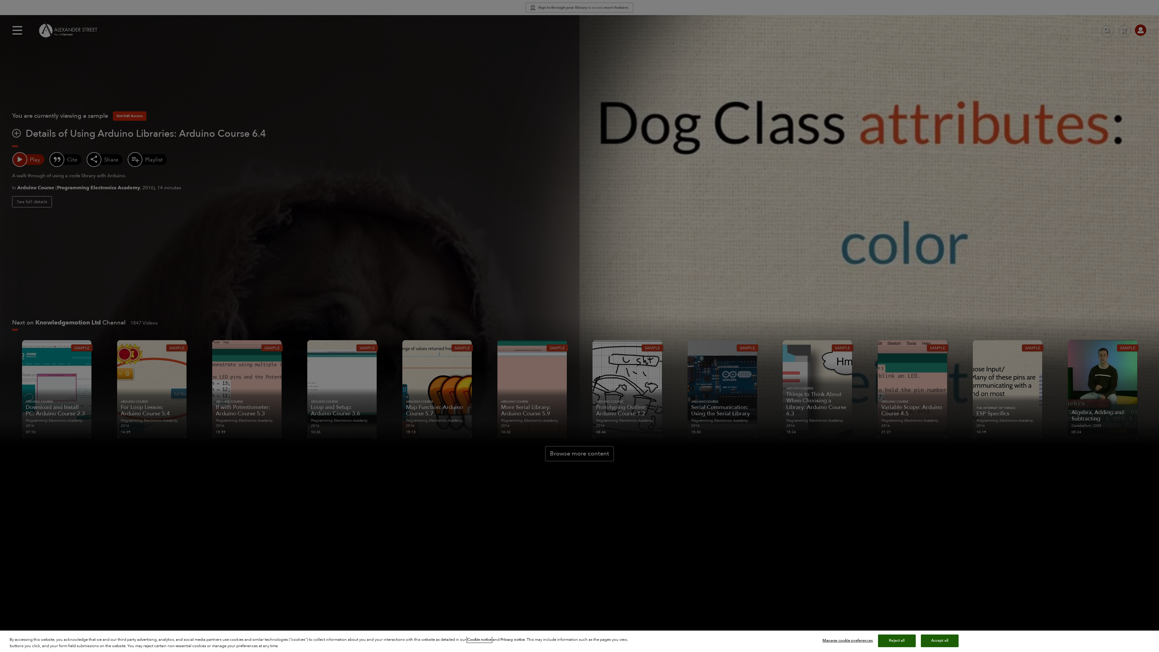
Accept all (939, 640)
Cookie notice (479, 639)
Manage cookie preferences (847, 640)
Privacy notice (512, 639)
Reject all (897, 640)
